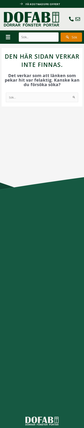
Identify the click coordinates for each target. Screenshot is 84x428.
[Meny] (8, 37)
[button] (71, 37)
